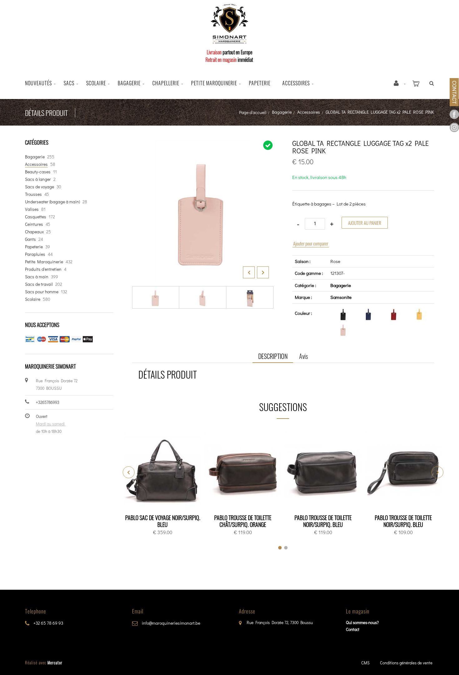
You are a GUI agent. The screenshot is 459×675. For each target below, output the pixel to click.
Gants (30, 239)
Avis (303, 356)
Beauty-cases (38, 172)
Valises (32, 209)
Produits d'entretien (43, 269)
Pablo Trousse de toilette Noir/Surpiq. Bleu (323, 521)
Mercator (54, 662)
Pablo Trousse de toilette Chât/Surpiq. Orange (242, 521)
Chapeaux (34, 232)
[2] (286, 547)
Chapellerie (165, 83)
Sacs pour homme (41, 292)
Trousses (33, 194)
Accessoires (296, 83)
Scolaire (96, 83)
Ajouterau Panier (164, 470)
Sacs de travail (39, 284)
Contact (352, 629)
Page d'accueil (252, 112)
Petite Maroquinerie (44, 262)
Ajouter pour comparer (310, 243)
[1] (280, 547)
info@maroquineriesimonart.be (170, 623)
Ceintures (34, 224)
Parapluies (35, 254)
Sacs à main (36, 277)
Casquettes (35, 217)
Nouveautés (38, 83)
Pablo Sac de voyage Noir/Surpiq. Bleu (162, 521)
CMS (365, 662)
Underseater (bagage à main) (52, 202)
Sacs (69, 83)
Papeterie (259, 83)
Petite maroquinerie (214, 83)
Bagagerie (129, 83)
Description (273, 356)
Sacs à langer (38, 179)
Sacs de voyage (39, 187)
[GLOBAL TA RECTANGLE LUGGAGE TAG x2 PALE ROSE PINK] (203, 144)
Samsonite (341, 297)
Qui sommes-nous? (362, 622)
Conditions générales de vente (406, 662)
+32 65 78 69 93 (47, 623)
